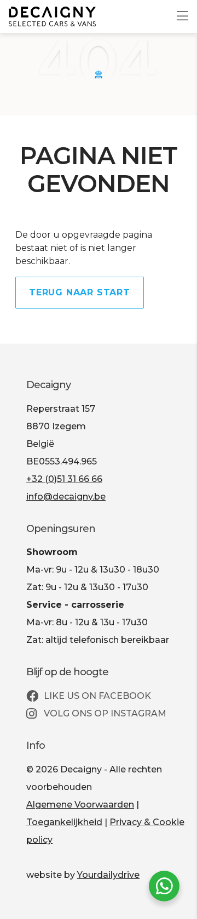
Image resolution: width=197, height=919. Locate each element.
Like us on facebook (96, 696)
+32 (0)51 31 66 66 (64, 479)
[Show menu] (177, 9)
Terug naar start (79, 292)
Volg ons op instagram (104, 713)
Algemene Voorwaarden (80, 804)
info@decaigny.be (66, 496)
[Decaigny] (52, 16)
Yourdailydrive (108, 875)
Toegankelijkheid (64, 822)
